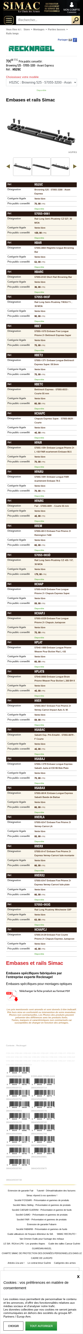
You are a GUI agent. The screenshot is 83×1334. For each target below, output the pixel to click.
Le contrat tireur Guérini (39, 1263)
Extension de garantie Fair (20, 1190)
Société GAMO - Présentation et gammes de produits (42, 1214)
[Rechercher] (76, 20)
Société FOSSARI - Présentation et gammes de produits (41, 1200)
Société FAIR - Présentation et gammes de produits (42, 1219)
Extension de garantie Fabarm (41, 1224)
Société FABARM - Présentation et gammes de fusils (41, 1229)
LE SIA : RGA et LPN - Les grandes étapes (24, 1243)
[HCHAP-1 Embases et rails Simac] (60, 166)
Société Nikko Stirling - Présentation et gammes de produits (42, 1205)
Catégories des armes (65, 1263)
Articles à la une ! (16, 1263)
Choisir (13, 1326)
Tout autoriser (41, 1326)
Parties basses (56, 29)
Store (27, 29)
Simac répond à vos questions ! (41, 1195)
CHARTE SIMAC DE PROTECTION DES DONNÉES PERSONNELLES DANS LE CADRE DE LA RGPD (42, 1255)
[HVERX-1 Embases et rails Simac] (22, 166)
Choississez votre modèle (22, 77)
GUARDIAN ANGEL (42, 1248)
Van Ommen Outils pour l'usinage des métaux (42, 1239)
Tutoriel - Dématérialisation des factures (56, 1190)
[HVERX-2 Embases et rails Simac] (41, 166)
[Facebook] (75, 40)
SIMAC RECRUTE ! (66, 1234)
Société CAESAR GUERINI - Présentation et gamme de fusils (42, 1210)
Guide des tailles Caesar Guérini (64, 1243)
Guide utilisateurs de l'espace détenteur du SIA (30, 1234)
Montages (39, 29)
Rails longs (12, 33)
